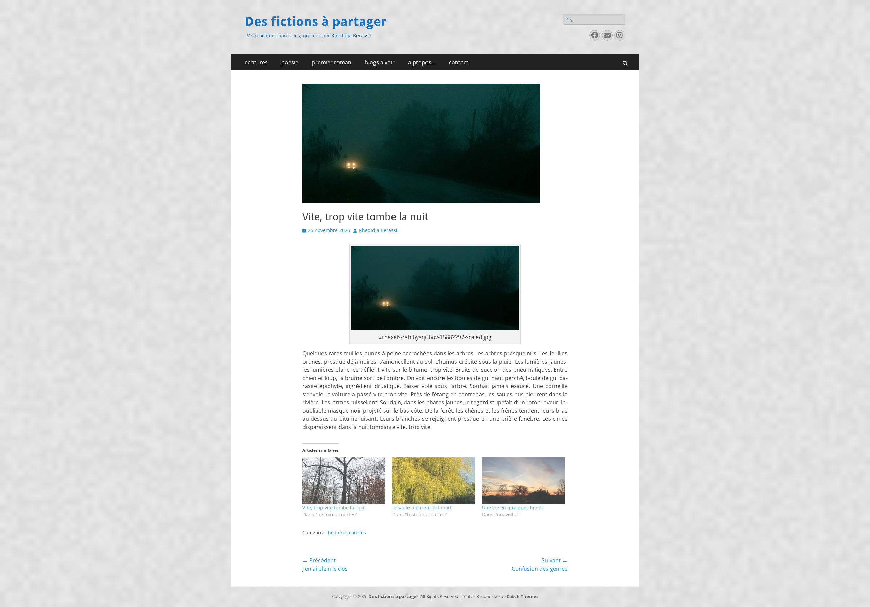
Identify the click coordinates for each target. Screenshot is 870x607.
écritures (256, 62)
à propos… (421, 62)
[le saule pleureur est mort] (433, 480)
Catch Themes (522, 596)
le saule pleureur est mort (422, 507)
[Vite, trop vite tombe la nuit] (343, 480)
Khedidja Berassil (379, 230)
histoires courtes (347, 532)
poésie (289, 62)
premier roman (331, 62)
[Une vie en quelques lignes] (523, 480)
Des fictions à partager (316, 21)
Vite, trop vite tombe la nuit (333, 507)
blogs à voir (380, 62)
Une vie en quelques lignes (513, 507)
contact (458, 62)
